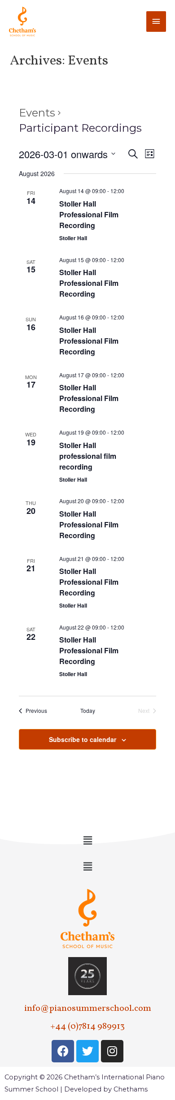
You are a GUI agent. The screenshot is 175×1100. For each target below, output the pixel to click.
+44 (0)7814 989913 (87, 1026)
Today (87, 710)
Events (37, 112)
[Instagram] (112, 1051)
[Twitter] (87, 1051)
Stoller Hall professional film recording (87, 456)
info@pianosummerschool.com (87, 1008)
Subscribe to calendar (82, 739)
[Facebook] (63, 1051)
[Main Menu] (156, 21)
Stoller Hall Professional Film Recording (88, 214)
